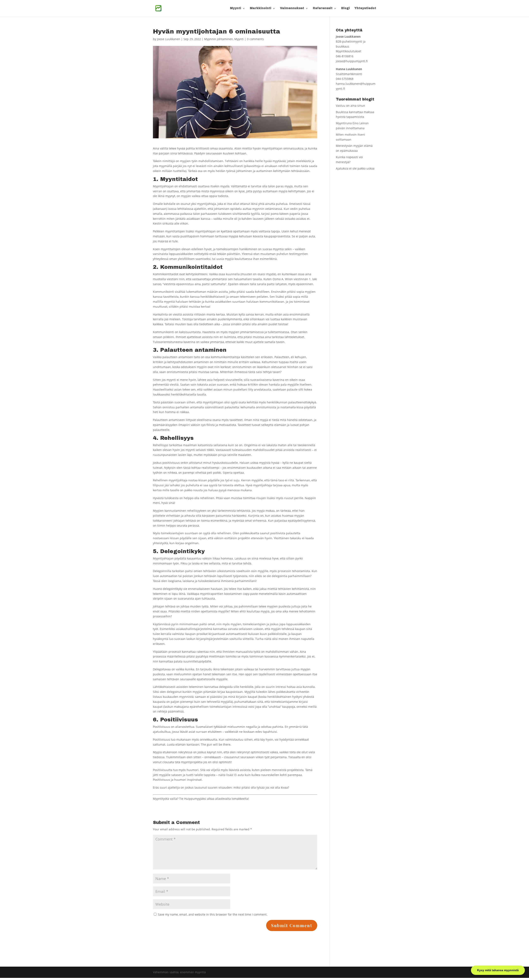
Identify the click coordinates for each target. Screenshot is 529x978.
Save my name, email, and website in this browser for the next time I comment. (212, 914)
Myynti (235, 8)
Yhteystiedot (365, 8)
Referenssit (322, 8)
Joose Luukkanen (168, 39)
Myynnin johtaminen (218, 39)
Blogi (345, 8)
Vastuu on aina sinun (350, 106)
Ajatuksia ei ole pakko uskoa (355, 168)
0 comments (255, 39)
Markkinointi (260, 8)
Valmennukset (292, 8)
